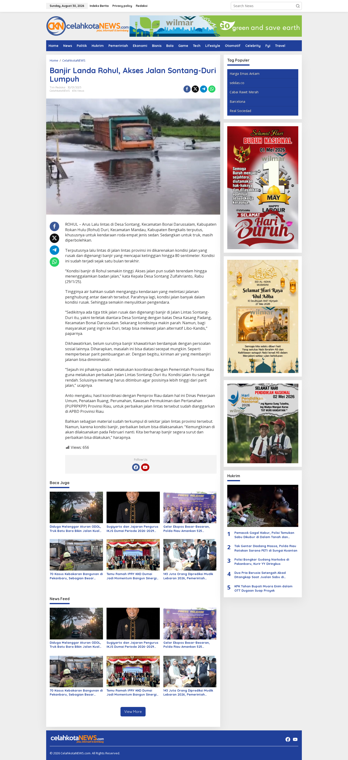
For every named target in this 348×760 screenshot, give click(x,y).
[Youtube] (145, 467)
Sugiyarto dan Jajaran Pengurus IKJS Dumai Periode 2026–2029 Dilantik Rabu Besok (132, 529)
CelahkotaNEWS (60, 90)
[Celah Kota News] (87, 25)
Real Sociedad (240, 110)
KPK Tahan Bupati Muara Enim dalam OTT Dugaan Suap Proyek (263, 588)
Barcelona (237, 101)
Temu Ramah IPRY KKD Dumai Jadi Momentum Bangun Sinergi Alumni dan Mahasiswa (131, 576)
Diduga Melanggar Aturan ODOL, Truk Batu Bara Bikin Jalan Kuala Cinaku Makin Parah (76, 529)
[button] (298, 6)
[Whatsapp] (211, 89)
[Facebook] (136, 467)
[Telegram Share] (203, 89)
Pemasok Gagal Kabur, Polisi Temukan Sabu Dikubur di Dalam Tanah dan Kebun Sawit (264, 535)
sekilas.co (237, 83)
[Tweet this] (195, 89)
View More (133, 711)
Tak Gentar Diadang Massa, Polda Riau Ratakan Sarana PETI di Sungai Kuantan (265, 548)
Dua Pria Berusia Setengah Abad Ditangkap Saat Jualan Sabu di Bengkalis (260, 575)
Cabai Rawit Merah (244, 92)
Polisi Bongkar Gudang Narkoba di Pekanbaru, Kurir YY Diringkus (261, 562)
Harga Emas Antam (244, 73)
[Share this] (187, 89)
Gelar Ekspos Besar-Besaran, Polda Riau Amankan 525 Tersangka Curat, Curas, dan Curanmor (186, 529)
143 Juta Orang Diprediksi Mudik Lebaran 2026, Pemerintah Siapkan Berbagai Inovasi (188, 576)
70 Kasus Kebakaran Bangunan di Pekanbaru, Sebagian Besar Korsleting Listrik (76, 576)
